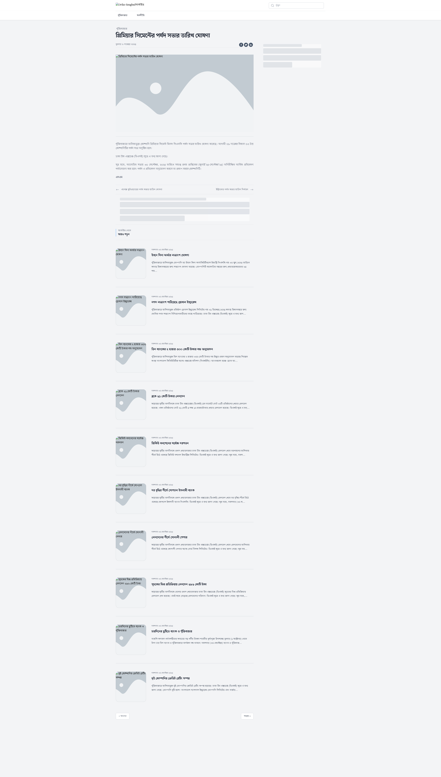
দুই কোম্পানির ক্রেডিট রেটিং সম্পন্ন (171, 678)
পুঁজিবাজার (122, 15)
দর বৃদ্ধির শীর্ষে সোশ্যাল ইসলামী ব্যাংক (173, 490)
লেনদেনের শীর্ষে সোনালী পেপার (169, 537)
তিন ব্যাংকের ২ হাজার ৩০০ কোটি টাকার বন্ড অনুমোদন (182, 349)
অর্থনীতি (141, 15)
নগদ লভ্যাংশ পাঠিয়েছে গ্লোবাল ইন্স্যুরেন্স (174, 302)
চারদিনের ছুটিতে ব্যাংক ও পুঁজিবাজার (172, 631)
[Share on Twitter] (246, 45)
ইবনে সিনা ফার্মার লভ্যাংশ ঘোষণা (170, 255)
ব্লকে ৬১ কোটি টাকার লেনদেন (168, 396)
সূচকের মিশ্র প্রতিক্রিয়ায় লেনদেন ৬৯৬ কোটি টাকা (179, 584)
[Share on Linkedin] (251, 45)
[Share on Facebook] (241, 45)
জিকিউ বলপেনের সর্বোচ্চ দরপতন (170, 443)
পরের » (247, 716)
